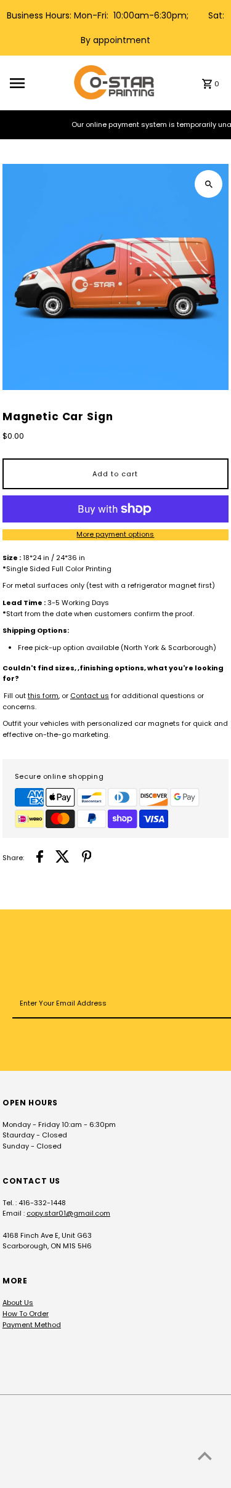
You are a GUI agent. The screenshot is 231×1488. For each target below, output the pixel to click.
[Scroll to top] (205, 1456)
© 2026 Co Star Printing (46, 1476)
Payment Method (31, 1325)
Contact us (89, 696)
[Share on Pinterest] (87, 858)
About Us (17, 1302)
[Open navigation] (38, 83)
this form (43, 696)
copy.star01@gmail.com (68, 1213)
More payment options (115, 534)
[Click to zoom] (208, 184)
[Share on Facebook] (39, 858)
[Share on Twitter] (62, 858)
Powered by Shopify (132, 1476)
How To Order (25, 1314)
